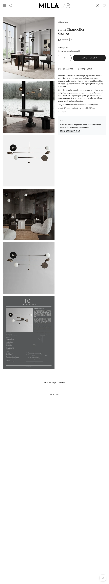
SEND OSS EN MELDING (70, 131)
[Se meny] (4, 5)
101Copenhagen (63, 22)
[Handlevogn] (104, 5)
